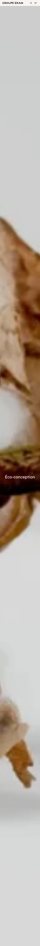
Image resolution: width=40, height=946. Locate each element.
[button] (36, 3)
